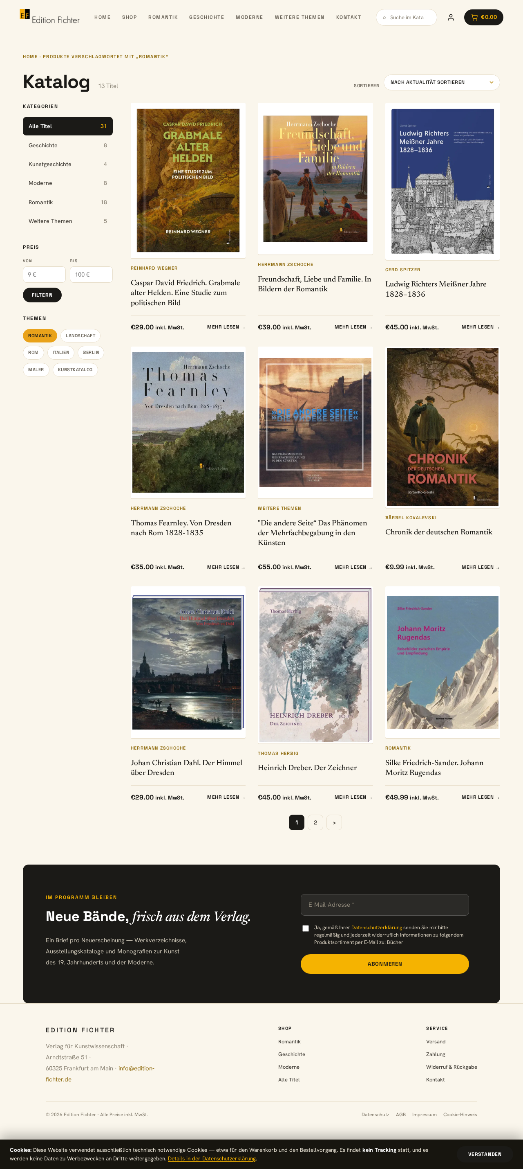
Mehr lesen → (226, 327)
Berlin (91, 352)
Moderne (250, 17)
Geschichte (206, 17)
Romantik (163, 17)
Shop (129, 17)
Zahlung (435, 1054)
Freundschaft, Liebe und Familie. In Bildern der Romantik (314, 284)
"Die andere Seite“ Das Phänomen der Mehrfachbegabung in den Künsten (312, 533)
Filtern (42, 295)
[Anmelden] (450, 17)
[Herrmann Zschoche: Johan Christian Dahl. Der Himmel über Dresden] (188, 662)
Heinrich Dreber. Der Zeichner (307, 768)
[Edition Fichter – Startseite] (50, 17)
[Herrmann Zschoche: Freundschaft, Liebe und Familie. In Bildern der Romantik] (315, 179)
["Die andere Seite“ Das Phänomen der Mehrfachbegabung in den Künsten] (315, 422)
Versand (436, 1041)
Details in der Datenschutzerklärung (212, 1158)
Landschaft (80, 335)
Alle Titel (289, 1079)
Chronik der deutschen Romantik (438, 532)
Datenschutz (375, 1114)
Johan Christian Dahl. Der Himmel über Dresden (186, 768)
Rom (33, 352)
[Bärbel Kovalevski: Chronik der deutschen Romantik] (442, 427)
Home (102, 17)
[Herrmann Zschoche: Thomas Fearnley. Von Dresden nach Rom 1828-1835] (188, 422)
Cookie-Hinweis (460, 1114)
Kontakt (349, 17)
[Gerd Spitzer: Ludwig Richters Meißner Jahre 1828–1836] (442, 181)
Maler (36, 369)
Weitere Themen (300, 17)
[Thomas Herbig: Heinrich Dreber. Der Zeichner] (315, 664)
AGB (401, 1114)
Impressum (424, 1114)
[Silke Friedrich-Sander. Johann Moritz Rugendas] (442, 662)
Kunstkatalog (75, 369)
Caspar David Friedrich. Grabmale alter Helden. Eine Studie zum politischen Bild (185, 293)
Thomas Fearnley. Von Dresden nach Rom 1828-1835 (181, 528)
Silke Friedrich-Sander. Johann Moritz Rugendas (434, 768)
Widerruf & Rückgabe (451, 1066)
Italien (61, 352)
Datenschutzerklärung (376, 927)
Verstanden (485, 1154)
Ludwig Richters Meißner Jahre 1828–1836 (436, 289)
